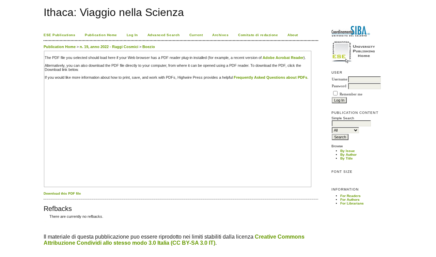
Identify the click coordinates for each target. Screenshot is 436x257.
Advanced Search (163, 35)
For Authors (350, 199)
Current (196, 35)
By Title (346, 158)
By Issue (347, 151)
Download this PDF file (62, 193)
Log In (132, 35)
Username (339, 79)
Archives (220, 35)
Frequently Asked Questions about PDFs (270, 77)
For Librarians (352, 203)
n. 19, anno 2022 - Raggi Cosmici (109, 47)
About (292, 35)
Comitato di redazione (258, 35)
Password (339, 86)
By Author (348, 154)
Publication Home (101, 35)
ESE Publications (59, 35)
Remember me (351, 94)
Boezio (148, 47)
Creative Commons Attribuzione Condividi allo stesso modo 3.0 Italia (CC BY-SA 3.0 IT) (174, 240)
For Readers (350, 196)
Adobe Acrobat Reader (283, 58)
